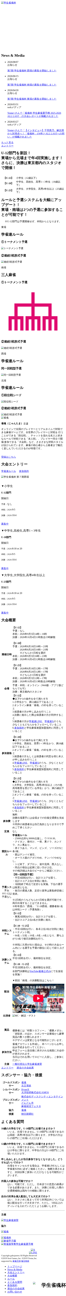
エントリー (7, 145)
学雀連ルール (8, 471)
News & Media (14, 1269)
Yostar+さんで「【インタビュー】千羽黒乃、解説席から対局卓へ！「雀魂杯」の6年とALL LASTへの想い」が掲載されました (35, 133)
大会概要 (12, 1275)
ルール (11, 1279)
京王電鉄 (26, 1085)
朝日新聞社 (27, 1114)
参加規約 (24, 471)
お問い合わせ (14, 1291)
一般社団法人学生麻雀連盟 (27, 1064)
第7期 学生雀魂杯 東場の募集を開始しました (31, 99)
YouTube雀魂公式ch (40, 971)
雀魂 (23, 1082)
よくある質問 (14, 1282)
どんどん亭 (27, 1103)
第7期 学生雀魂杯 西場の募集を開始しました (31, 70)
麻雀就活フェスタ (31, 1106)
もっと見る (7, 142)
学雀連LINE (35, 721)
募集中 (5, 524)
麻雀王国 (17, 1261)
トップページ (14, 1266)
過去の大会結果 (25, 1067)
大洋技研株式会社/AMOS (35, 1092)
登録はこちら (8, 457)
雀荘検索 (25, 1261)
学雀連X (49, 721)
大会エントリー (16, 1272)
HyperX (25, 1089)
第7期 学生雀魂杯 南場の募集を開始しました (31, 84)
